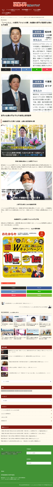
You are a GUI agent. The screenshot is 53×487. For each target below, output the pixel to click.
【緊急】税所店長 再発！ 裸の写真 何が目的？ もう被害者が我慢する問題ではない (28, 361)
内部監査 (21, 390)
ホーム (3, 10)
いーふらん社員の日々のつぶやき (13, 10)
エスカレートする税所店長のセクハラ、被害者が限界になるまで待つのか (27, 356)
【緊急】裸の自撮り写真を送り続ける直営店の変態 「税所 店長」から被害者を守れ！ (19, 430)
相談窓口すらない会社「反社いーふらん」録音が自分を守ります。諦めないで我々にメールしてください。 (30, 351)
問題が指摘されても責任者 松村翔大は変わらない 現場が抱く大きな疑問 (17, 441)
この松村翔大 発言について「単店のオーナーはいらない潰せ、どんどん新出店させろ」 (29, 373)
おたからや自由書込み (6, 13)
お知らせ (16, 390)
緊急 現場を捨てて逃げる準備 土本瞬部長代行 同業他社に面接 (14, 436)
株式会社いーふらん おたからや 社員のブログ (35, 484)
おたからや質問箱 (37, 10)
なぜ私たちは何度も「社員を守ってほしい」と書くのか (22, 367)
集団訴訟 (30, 390)
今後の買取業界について (27, 10)
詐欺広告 (25, 390)
